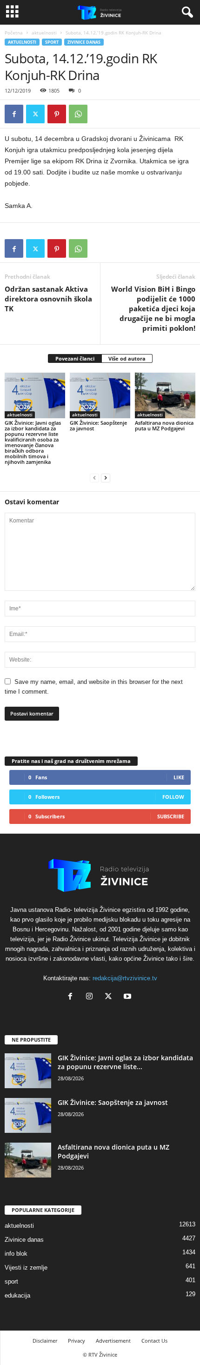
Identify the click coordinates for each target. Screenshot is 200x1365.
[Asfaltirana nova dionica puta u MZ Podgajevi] (165, 395)
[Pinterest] (56, 114)
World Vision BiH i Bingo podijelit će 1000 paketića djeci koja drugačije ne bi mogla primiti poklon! (153, 308)
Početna (14, 32)
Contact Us (154, 1340)
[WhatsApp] (78, 114)
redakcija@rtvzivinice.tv (125, 978)
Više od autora (127, 358)
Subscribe (170, 816)
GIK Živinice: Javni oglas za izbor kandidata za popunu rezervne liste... (125, 1062)
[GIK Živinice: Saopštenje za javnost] (100, 395)
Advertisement (113, 1340)
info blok (16, 1253)
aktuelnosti (44, 32)
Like (178, 777)
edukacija (17, 1295)
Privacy (76, 1340)
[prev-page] (94, 477)
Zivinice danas (83, 42)
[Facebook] (14, 114)
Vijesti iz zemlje (26, 1267)
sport (52, 42)
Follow (173, 796)
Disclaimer (45, 1340)
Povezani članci (74, 358)
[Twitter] (35, 114)
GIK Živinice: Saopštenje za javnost (98, 425)
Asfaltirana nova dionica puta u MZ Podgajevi (164, 425)
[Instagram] (91, 997)
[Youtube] (128, 997)
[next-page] (105, 477)
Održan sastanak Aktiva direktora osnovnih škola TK (48, 298)
